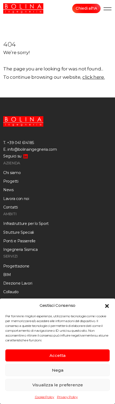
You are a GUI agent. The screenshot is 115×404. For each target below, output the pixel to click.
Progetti (10, 181)
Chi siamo (12, 172)
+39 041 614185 (20, 142)
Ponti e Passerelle (19, 241)
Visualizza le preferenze (57, 384)
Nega (57, 370)
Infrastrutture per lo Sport (26, 223)
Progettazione (16, 266)
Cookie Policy (44, 397)
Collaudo (11, 291)
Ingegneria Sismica (20, 249)
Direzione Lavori (17, 283)
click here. (93, 77)
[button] (107, 305)
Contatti (10, 207)
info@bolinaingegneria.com (32, 149)
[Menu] (107, 8)
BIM (7, 274)
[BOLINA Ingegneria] (23, 8)
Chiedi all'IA (86, 8)
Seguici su (12, 156)
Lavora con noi (16, 198)
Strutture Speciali (18, 232)
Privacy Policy (67, 397)
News (8, 189)
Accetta (57, 355)
